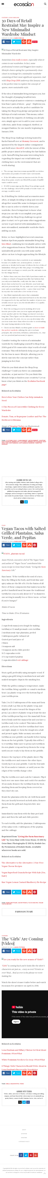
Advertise (24, 1133)
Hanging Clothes (17, 426)
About (24, 1129)
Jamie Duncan (19, 38)
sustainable (13, 443)
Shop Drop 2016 (13, 80)
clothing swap (11, 440)
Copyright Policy (24, 1141)
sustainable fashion (26, 443)
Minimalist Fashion (35, 442)
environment (33, 440)
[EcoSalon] (24, 4)
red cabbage (22, 660)
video (22, 1084)
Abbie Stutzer (19, 947)
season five (14, 1084)
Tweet (18, 42)
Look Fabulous (13, 17)
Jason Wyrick (23, 903)
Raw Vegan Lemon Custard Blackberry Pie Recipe (24, 882)
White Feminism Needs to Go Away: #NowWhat (23, 1059)
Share (8, 42)
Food (3, 525)
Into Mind (6, 244)
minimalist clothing (19, 442)
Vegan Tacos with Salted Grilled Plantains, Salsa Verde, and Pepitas (24, 533)
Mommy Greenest (30, 141)
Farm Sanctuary (20, 541)
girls (8, 1084)
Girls (4, 965)
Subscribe (24, 1137)
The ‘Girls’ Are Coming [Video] (22, 941)
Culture (5, 17)
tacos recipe (33, 903)
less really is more (20, 60)
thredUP (20, 148)
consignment (23, 440)
